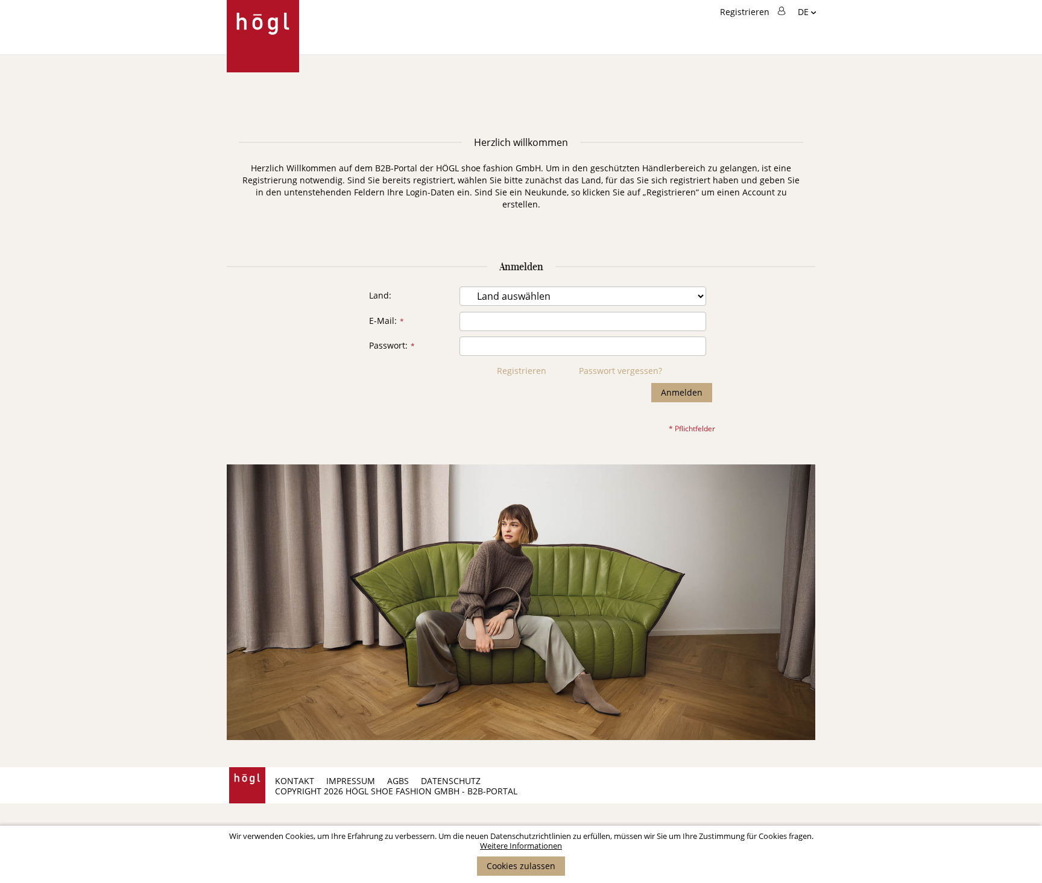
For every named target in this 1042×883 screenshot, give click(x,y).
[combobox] (740, 82)
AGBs (398, 780)
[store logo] (263, 36)
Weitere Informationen (521, 845)
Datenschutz (451, 780)
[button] (807, 12)
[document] (521, 854)
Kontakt (294, 780)
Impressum (350, 780)
